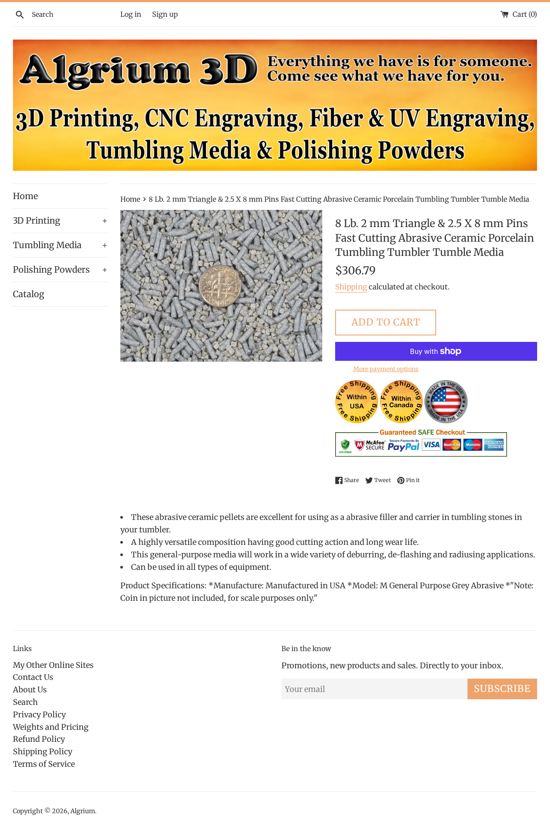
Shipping (351, 287)
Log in (130, 14)
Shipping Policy (42, 751)
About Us (30, 690)
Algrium (82, 811)
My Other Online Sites (53, 665)
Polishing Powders (60, 269)
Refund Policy (39, 739)
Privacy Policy (39, 714)
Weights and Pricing (51, 727)
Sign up (165, 14)
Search (25, 702)
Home (25, 196)
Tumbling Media (60, 245)
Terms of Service (44, 764)
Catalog (28, 294)
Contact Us (33, 677)
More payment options (386, 369)
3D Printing (60, 220)
